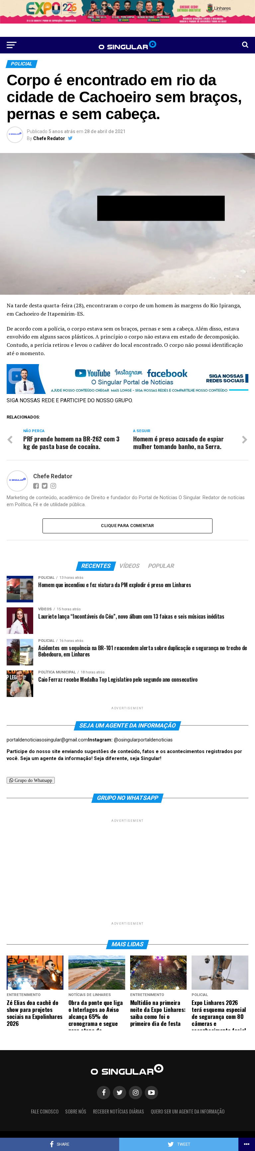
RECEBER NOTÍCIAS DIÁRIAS (118, 1111)
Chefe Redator (49, 138)
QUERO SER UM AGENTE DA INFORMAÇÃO (187, 1111)
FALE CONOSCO (44, 1111)
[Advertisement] (127, 870)
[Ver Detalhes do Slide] (127, 12)
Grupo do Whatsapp (32, 780)
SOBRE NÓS (75, 1111)
